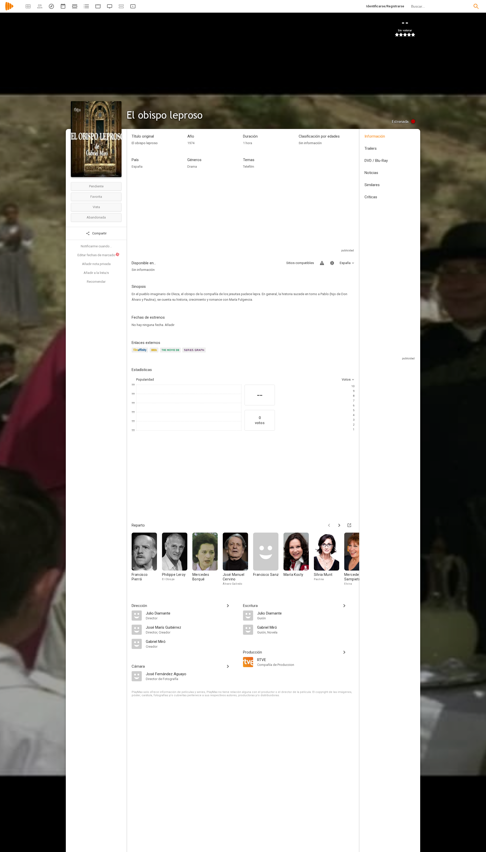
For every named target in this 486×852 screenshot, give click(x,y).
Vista (96, 207)
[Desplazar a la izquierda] (329, 525)
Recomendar (96, 281)
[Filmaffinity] (141, 353)
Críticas (370, 197)
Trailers (370, 148)
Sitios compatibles (300, 263)
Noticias (371, 172)
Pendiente (96, 186)
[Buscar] (476, 6)
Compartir (99, 233)
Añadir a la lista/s (96, 273)
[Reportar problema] (322, 263)
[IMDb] (155, 353)
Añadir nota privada (96, 264)
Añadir (169, 325)
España (137, 166)
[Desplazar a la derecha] (339, 525)
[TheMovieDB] (171, 353)
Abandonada (96, 217)
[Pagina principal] (9, 9)
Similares (372, 185)
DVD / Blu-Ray (376, 160)
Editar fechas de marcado (98, 255)
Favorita (96, 197)
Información (374, 136)
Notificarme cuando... (96, 246)
